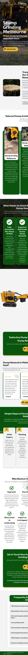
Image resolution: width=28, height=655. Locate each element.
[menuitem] (23, 3)
